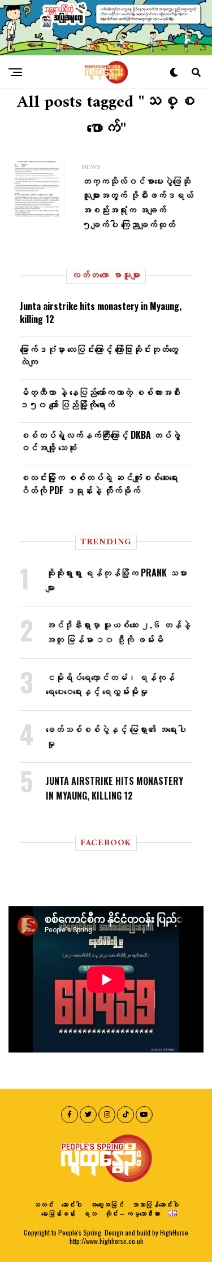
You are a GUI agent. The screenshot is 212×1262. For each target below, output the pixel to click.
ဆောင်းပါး (72, 1204)
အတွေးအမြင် (107, 1204)
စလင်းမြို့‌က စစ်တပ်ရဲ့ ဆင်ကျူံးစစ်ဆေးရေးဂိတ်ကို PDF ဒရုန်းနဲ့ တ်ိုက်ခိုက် (99, 483)
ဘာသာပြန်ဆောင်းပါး (155, 1204)
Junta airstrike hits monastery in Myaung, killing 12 (100, 312)
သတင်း (43, 1204)
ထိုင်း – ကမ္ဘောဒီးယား (132, 1213)
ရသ (90, 1213)
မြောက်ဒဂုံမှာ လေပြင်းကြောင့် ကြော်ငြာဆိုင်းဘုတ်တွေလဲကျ (99, 355)
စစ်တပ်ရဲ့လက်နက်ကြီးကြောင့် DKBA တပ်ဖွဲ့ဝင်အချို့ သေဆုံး (100, 441)
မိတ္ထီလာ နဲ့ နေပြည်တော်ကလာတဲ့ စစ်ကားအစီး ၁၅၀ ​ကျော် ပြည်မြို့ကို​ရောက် (100, 398)
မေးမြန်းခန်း (58, 1213)
